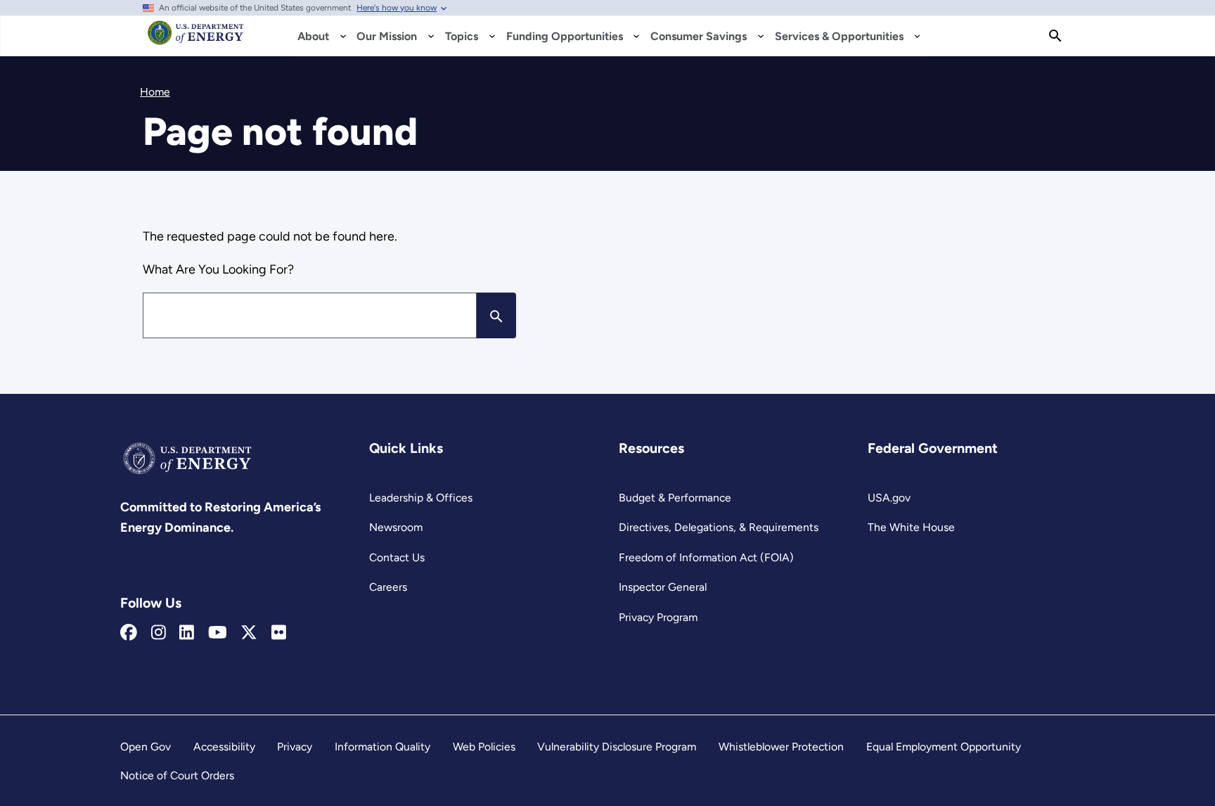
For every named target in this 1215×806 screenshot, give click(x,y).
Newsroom (396, 527)
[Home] (196, 39)
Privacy (294, 746)
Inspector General (663, 587)
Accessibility (224, 746)
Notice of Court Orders (177, 775)
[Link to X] (248, 633)
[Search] (1055, 36)
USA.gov (889, 497)
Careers (388, 587)
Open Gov (145, 746)
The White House (911, 527)
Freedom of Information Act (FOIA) (706, 557)
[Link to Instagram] (158, 633)
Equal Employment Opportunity (943, 746)
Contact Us (397, 557)
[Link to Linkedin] (186, 633)
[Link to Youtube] (217, 633)
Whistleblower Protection (781, 746)
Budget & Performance (675, 497)
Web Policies (484, 746)
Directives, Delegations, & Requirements (718, 527)
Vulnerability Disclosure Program (616, 746)
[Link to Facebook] (128, 633)
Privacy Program (658, 617)
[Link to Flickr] (278, 633)
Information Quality (382, 746)
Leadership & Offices (420, 497)
